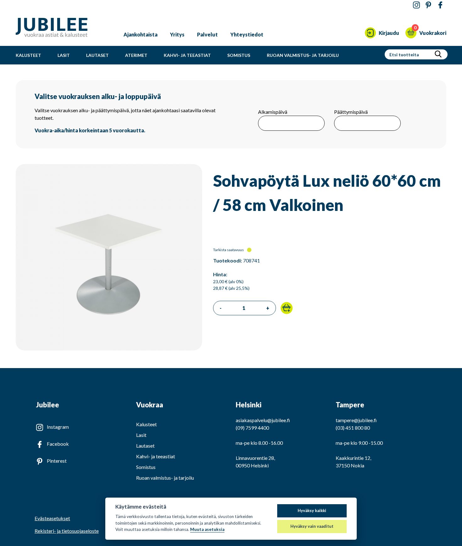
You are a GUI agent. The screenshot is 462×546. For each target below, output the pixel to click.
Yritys (177, 34)
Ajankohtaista (140, 34)
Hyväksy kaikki (312, 510)
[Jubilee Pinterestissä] (428, 5)
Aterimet (136, 55)
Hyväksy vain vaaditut (311, 526)
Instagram (58, 427)
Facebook (58, 444)
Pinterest (57, 461)
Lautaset (97, 55)
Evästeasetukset (52, 518)
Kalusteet (28, 55)
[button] (287, 308)
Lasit (64, 55)
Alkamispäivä (272, 112)
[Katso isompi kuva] (109, 348)
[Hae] (438, 54)
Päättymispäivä (351, 112)
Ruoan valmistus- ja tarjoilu (303, 55)
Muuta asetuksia (207, 529)
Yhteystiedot (246, 34)
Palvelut (207, 34)
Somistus (238, 55)
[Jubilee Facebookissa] (440, 5)
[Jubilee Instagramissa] (416, 5)
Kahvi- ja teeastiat (187, 55)
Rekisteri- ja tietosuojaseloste (67, 531)
